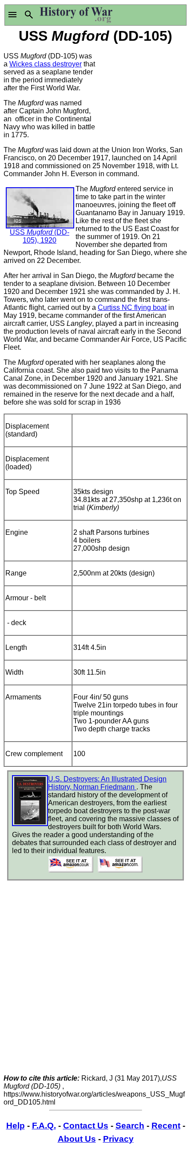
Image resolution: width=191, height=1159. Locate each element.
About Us (77, 1139)
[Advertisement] (141, 90)
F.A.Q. (44, 1125)
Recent (165, 1125)
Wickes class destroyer (45, 64)
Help (15, 1125)
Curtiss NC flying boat (132, 307)
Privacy (118, 1139)
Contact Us (85, 1125)
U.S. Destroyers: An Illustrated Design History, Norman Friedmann (107, 783)
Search (129, 1125)
